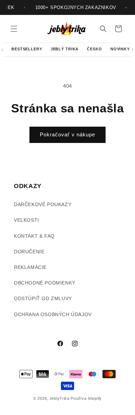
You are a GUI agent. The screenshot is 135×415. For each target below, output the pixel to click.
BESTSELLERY (26, 49)
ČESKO (94, 49)
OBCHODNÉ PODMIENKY (44, 283)
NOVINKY (120, 49)
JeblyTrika (60, 398)
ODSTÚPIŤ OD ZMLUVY (43, 298)
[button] (13, 28)
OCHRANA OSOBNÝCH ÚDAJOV (53, 314)
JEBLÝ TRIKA (65, 49)
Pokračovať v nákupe (67, 134)
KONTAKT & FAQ (34, 236)
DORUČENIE (29, 251)
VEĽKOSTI (26, 220)
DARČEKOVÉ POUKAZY (42, 204)
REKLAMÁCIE (30, 267)
